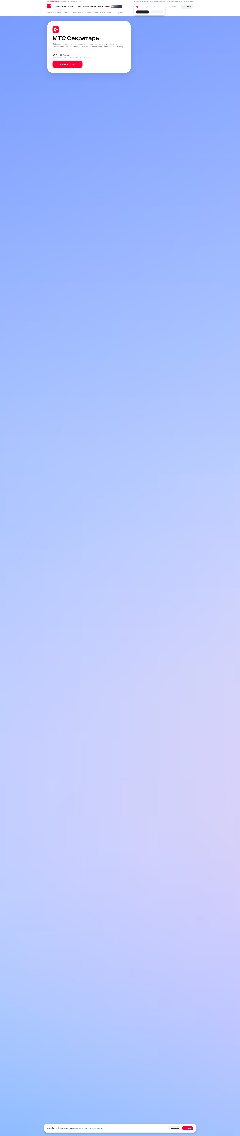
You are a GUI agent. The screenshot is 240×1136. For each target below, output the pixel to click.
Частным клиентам (53, 1)
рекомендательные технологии (91, 1128)
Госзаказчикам (72, 1)
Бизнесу (63, 1)
